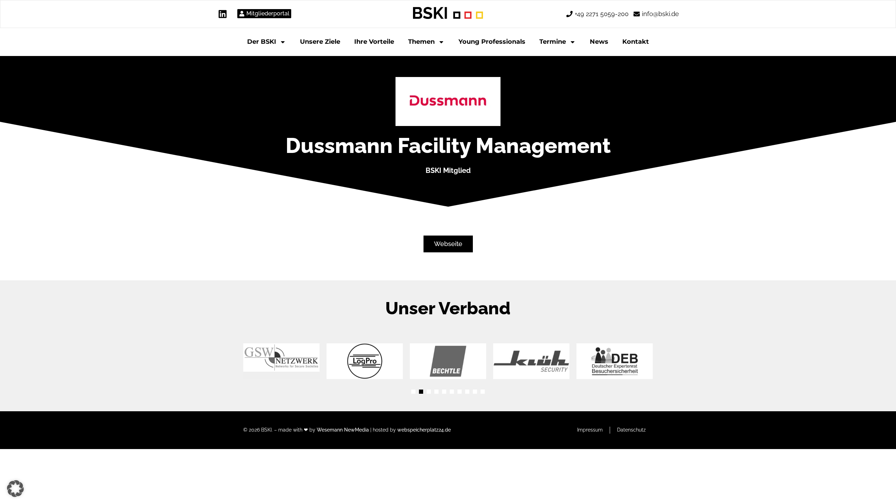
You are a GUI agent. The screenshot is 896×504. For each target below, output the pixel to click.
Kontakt (635, 42)
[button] (413, 392)
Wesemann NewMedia (343, 430)
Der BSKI (261, 42)
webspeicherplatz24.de (424, 430)
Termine (552, 42)
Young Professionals (491, 42)
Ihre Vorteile (374, 42)
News (599, 42)
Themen (421, 42)
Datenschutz (631, 430)
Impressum (590, 430)
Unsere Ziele (320, 42)
